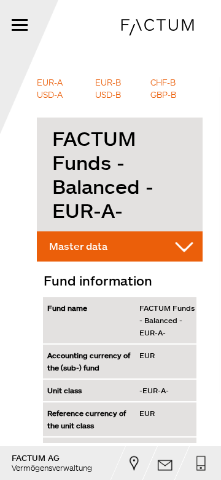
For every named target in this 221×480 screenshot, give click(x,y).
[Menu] (20, 25)
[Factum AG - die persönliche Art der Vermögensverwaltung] (159, 40)
